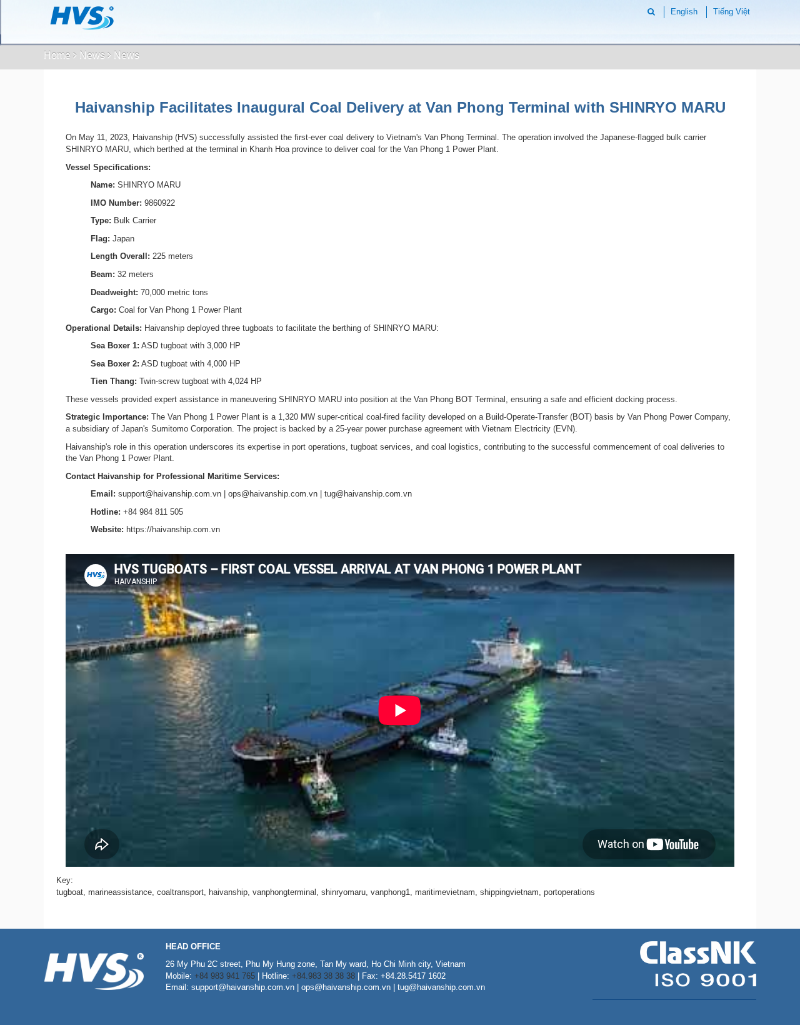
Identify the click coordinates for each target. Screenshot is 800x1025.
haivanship (228, 892)
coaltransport (180, 892)
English (684, 11)
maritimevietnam (445, 892)
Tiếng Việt (731, 11)
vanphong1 (390, 892)
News (92, 55)
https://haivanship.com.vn (173, 529)
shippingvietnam (509, 892)
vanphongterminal (284, 892)
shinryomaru (343, 892)
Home (57, 55)
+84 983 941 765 (224, 976)
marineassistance (120, 892)
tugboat (69, 892)
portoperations (569, 892)
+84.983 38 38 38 (323, 976)
